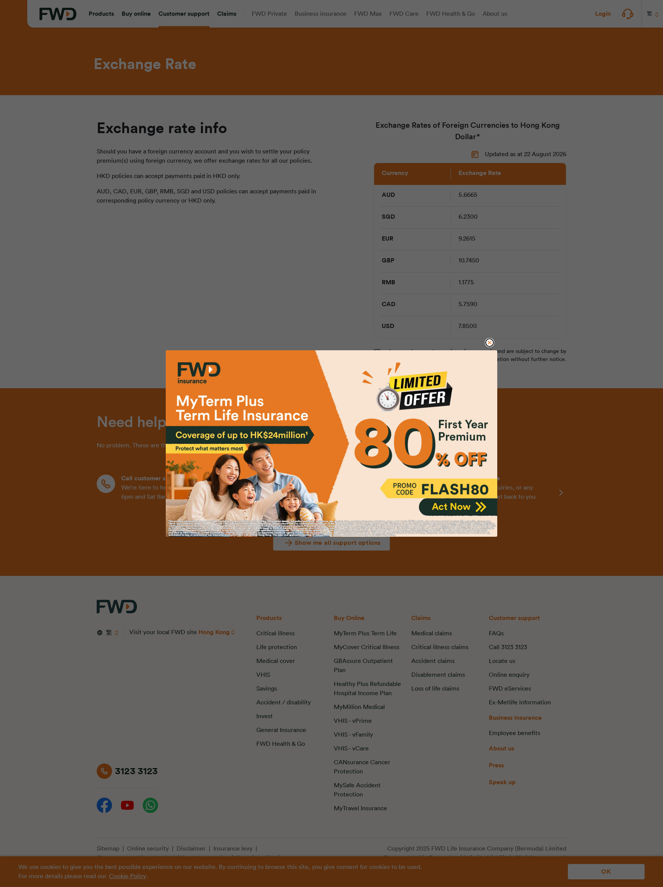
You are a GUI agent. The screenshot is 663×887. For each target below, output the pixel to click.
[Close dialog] (489, 342)
